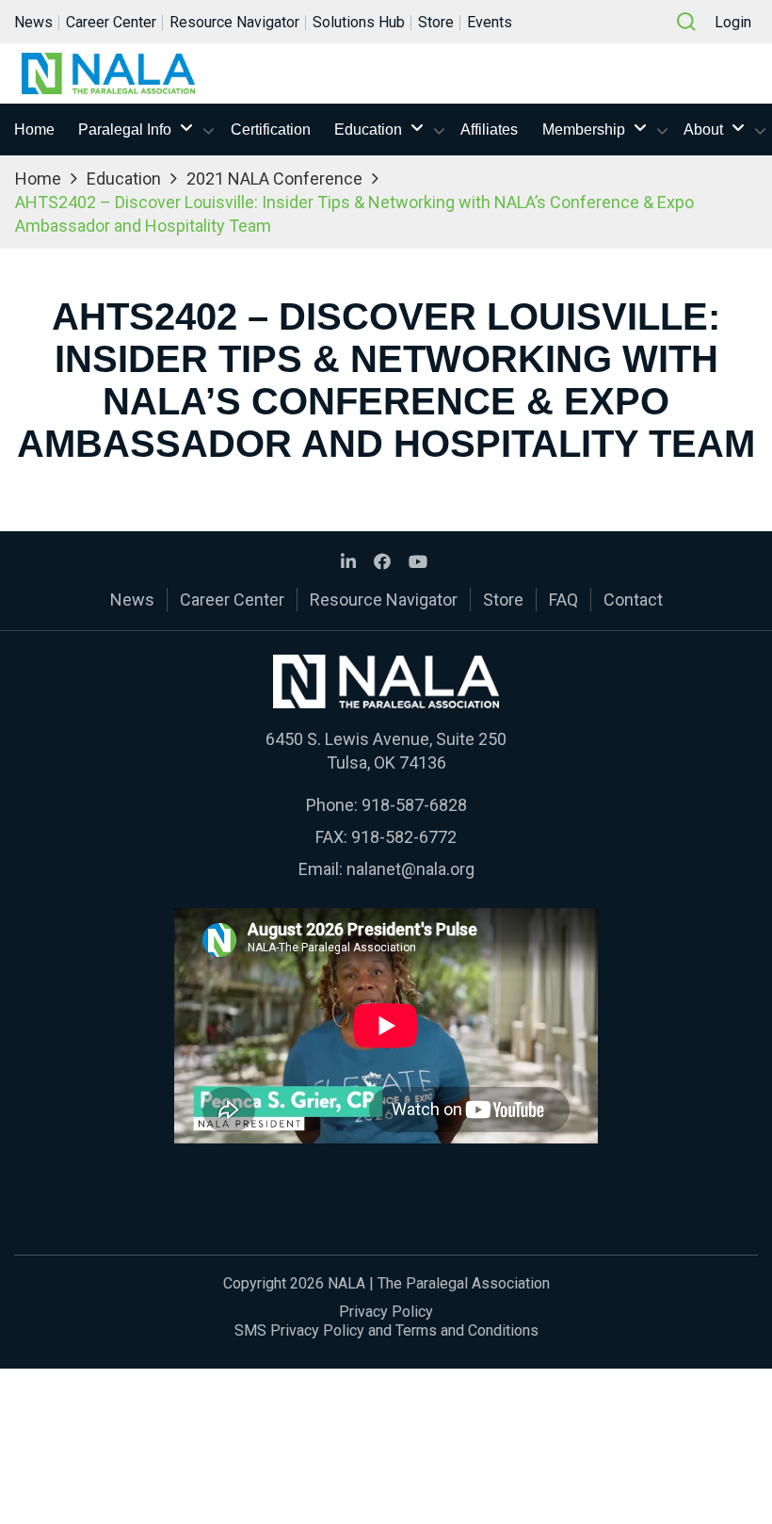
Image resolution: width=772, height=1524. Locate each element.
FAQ (563, 599)
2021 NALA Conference (274, 178)
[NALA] (108, 73)
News (33, 22)
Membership (583, 130)
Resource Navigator (234, 22)
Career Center (111, 22)
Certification (271, 130)
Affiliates (489, 130)
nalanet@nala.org (410, 869)
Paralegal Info (124, 130)
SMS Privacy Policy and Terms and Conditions (386, 1330)
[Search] (686, 21)
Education (368, 130)
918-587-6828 (414, 805)
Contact (633, 599)
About (703, 130)
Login (733, 22)
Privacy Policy (386, 1312)
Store (436, 22)
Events (489, 22)
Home (34, 130)
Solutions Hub (359, 22)
